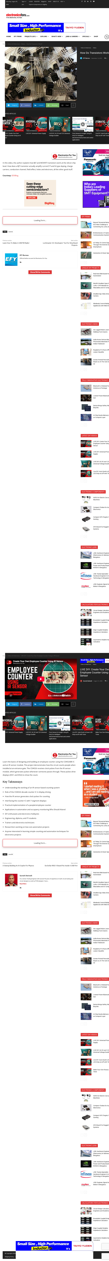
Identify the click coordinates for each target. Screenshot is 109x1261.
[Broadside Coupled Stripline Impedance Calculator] (86, 622)
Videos (23, 44)
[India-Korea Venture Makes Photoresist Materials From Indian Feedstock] (86, 341)
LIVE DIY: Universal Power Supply (36, 133)
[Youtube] (94, 1)
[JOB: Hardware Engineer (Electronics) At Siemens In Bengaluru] (86, 555)
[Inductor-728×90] (46, 32)
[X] (91, 1)
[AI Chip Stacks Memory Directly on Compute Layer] (86, 417)
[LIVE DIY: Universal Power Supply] (36, 124)
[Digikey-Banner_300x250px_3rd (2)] (40, 206)
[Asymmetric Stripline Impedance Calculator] (86, 641)
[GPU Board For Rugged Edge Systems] (86, 529)
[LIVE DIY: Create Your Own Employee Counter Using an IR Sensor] (13, 124)
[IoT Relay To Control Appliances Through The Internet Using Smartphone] (86, 244)
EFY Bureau (86, 58)
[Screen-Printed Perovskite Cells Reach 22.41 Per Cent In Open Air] (86, 361)
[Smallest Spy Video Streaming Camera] (86, 296)
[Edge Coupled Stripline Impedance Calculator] (86, 632)
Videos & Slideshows (14, 44)
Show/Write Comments (40, 272)
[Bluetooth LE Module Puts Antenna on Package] (86, 388)
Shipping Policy (9, 1256)
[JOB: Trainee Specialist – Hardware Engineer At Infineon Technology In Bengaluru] (86, 575)
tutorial (11, 231)
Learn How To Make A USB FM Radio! (16, 243)
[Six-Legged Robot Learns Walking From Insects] (86, 332)
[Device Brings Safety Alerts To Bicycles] (86, 407)
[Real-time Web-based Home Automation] (86, 275)
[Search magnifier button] (107, 37)
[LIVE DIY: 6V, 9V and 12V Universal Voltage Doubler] (59, 124)
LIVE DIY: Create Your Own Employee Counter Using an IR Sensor (12, 135)
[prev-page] (82, 262)
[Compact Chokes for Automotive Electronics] (86, 509)
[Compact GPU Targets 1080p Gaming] (86, 519)
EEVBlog (15, 175)
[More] (73, 105)
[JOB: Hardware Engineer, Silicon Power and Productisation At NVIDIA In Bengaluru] (86, 565)
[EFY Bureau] (81, 58)
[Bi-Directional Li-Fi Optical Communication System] (86, 235)
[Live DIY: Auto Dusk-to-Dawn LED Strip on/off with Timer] (86, 473)
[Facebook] (82, 1)
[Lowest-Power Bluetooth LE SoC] (86, 398)
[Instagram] (85, 1)
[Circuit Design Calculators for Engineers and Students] (86, 612)
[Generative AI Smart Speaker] (86, 255)
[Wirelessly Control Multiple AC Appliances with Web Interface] (86, 305)
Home (4, 44)
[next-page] (85, 262)
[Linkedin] (88, 1)
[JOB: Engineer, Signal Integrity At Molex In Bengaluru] (86, 586)
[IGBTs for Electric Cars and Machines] (86, 499)
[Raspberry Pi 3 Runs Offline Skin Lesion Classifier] (86, 352)
